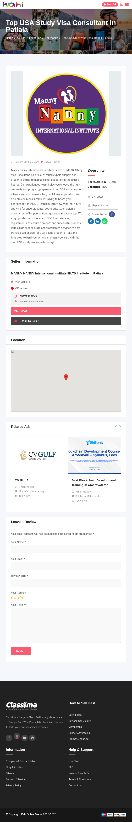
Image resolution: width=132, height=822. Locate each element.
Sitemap (10, 773)
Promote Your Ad (79, 738)
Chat (23, 311)
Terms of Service (16, 779)
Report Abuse (100, 205)
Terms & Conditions (80, 779)
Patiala (48, 162)
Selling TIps (75, 714)
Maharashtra (90, 496)
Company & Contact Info (20, 761)
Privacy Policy (13, 785)
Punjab (56, 162)
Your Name (18, 542)
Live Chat (74, 761)
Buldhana (76, 496)
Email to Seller (29, 321)
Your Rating (18, 592)
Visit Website (22, 281)
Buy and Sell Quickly (80, 720)
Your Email (18, 559)
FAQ (71, 767)
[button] (66, 377)
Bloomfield (20, 491)
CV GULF (17, 480)
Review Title (19, 575)
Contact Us (75, 785)
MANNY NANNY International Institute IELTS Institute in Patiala (57, 273)
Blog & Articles (14, 767)
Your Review (19, 605)
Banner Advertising (79, 732)
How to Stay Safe (79, 773)
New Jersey (33, 491)
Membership (75, 726)
